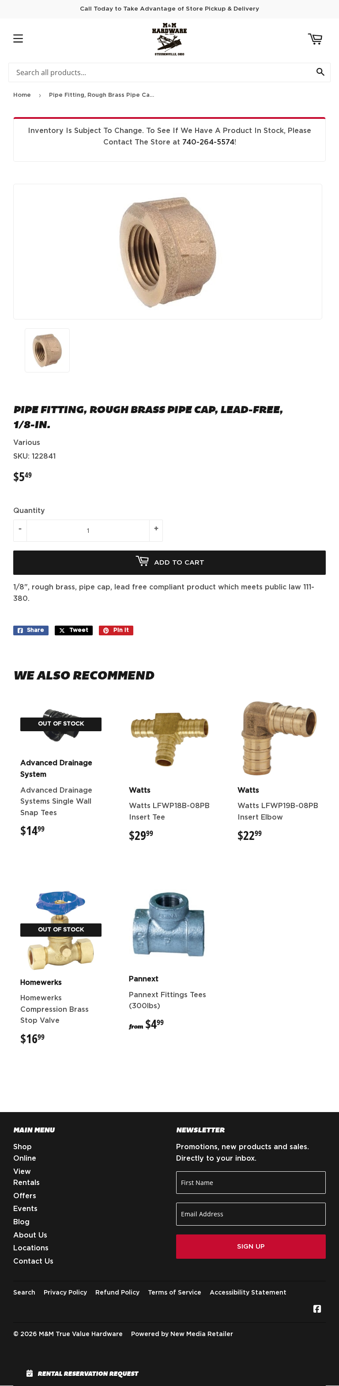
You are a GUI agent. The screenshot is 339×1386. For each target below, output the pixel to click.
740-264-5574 (208, 142)
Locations (31, 1248)
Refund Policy (117, 1293)
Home (22, 95)
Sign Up (251, 1246)
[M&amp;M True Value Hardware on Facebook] (317, 1310)
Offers (24, 1196)
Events (25, 1208)
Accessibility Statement (248, 1293)
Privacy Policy (65, 1293)
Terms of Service (174, 1293)
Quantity (29, 510)
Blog (21, 1222)
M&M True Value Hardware (81, 1334)
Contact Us (33, 1261)
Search (24, 1293)
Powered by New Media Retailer (182, 1334)
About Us (30, 1235)
